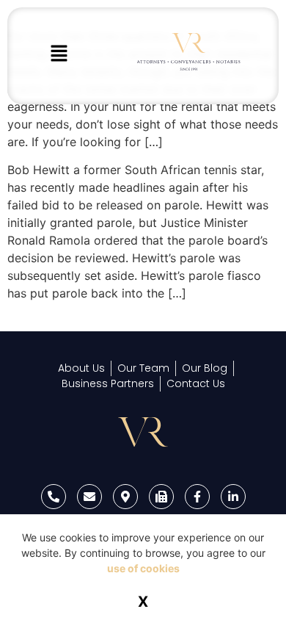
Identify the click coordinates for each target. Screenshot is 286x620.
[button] (58, 54)
